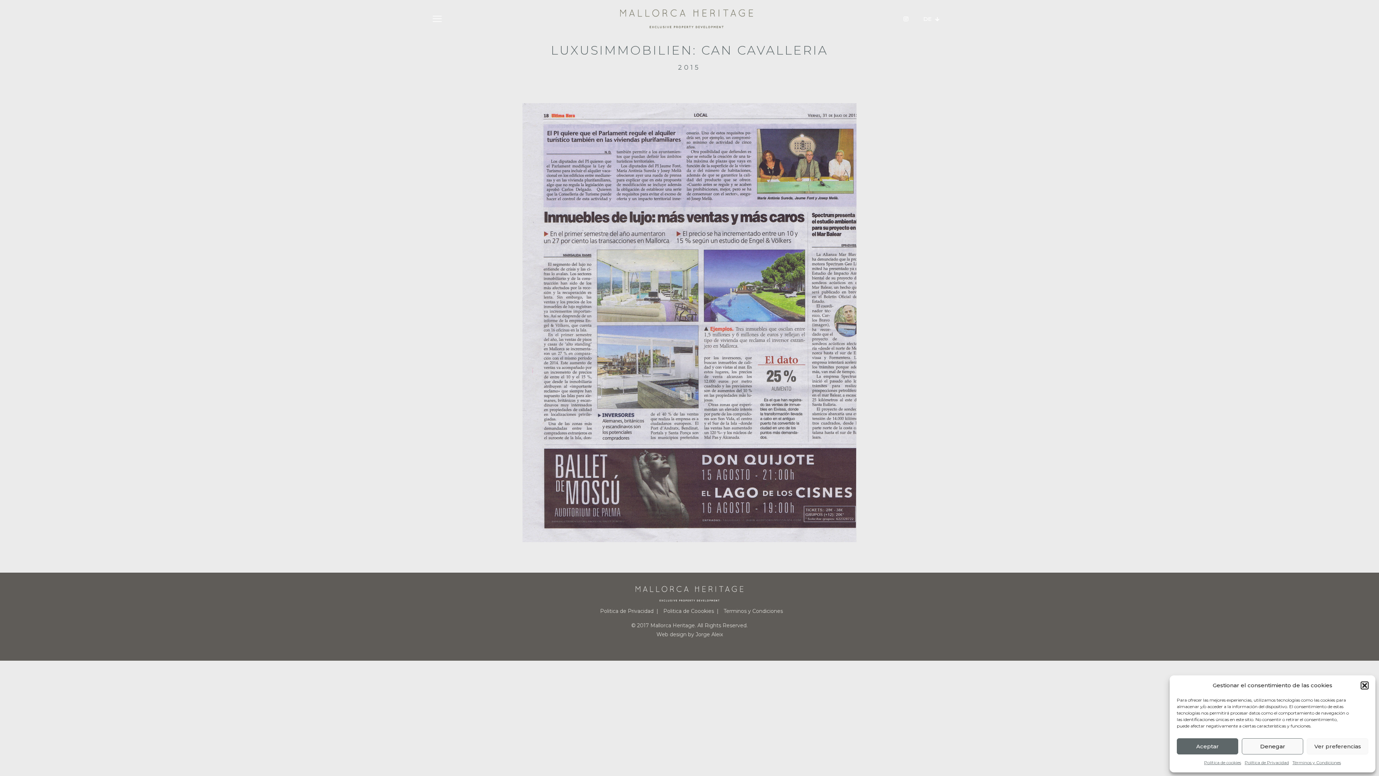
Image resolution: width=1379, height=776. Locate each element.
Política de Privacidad (1267, 762)
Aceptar (1207, 746)
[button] (1364, 685)
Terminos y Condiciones (753, 611)
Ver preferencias (1337, 746)
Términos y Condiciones (1316, 762)
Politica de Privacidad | (629, 611)
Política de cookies (1222, 762)
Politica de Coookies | (691, 611)
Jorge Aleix (709, 634)
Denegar (1272, 746)
